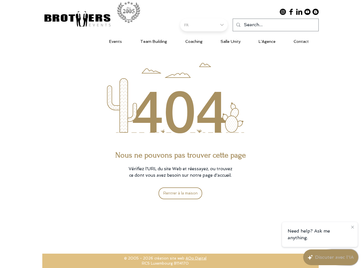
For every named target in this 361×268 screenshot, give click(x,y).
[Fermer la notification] (352, 227)
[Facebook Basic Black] (291, 12)
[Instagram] (283, 12)
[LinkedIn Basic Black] (299, 12)
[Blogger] (315, 12)
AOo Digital (196, 258)
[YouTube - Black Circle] (307, 12)
